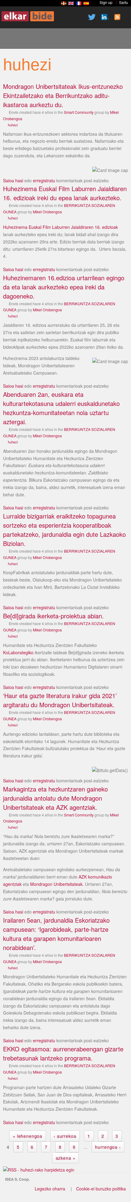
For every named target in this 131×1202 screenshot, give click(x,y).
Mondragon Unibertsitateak (56, 884)
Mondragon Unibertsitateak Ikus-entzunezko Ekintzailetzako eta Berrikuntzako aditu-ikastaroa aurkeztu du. (63, 95)
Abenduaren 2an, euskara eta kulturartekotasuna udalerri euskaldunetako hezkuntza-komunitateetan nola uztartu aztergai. (61, 408)
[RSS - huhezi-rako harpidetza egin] (38, 1170)
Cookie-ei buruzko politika (101, 1189)
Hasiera (12, 39)
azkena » (66, 1158)
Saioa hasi (13, 180)
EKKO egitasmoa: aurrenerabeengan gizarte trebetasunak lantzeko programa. (63, 1053)
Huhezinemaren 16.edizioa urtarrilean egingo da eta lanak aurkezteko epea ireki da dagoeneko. (63, 286)
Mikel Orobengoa (47, 211)
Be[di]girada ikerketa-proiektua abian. (53, 615)
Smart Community (79, 112)
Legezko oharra (50, 1189)
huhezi (13, 124)
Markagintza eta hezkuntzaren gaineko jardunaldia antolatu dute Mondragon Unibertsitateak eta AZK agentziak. (55, 798)
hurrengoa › (108, 1147)
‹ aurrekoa (65, 1136)
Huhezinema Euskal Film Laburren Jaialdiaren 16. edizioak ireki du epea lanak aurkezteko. (65, 193)
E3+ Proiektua (54, 39)
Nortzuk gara (33, 39)
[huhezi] (63, 3)
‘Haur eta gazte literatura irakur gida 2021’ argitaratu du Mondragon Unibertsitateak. (60, 700)
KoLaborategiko (18, 652)
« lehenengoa (27, 1136)
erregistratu (44, 180)
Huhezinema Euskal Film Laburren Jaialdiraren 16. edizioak (60, 227)
